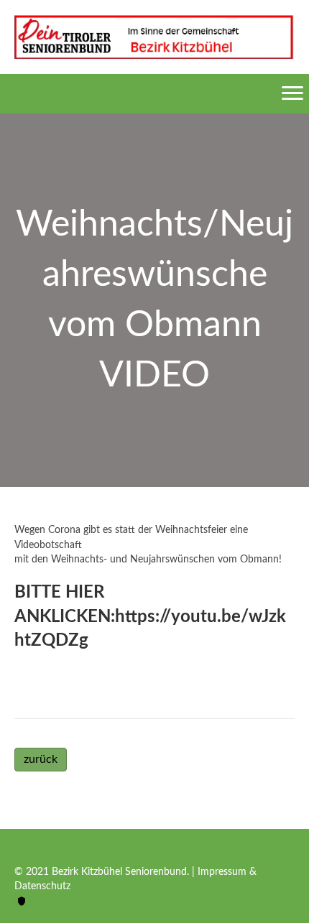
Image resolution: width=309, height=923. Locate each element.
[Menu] (292, 93)
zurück (40, 759)
